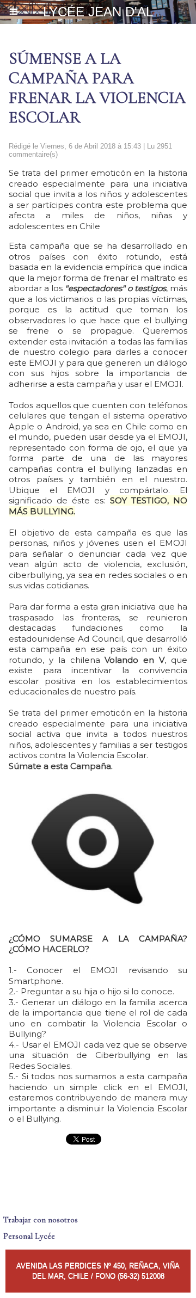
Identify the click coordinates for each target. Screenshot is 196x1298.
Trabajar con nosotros (40, 1220)
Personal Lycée (29, 1236)
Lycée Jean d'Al (98, 11)
